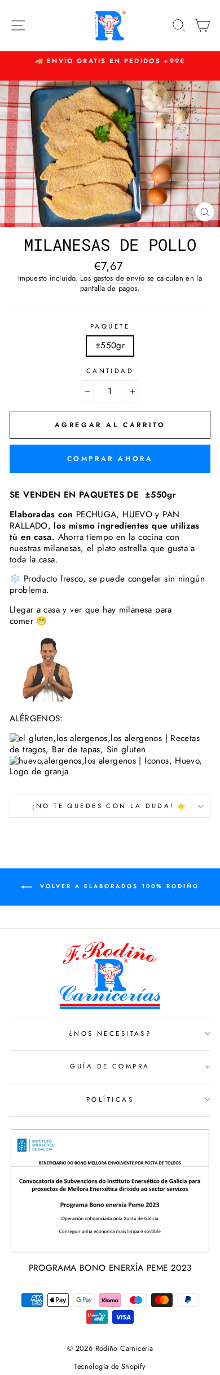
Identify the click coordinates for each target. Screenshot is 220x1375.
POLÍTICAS (110, 1099)
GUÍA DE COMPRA (109, 1066)
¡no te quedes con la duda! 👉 (109, 805)
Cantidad (110, 371)
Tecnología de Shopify (110, 1366)
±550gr (110, 345)
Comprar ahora (110, 459)
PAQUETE (110, 326)
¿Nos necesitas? (110, 1033)
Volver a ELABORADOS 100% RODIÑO (118, 886)
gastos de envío (119, 278)
